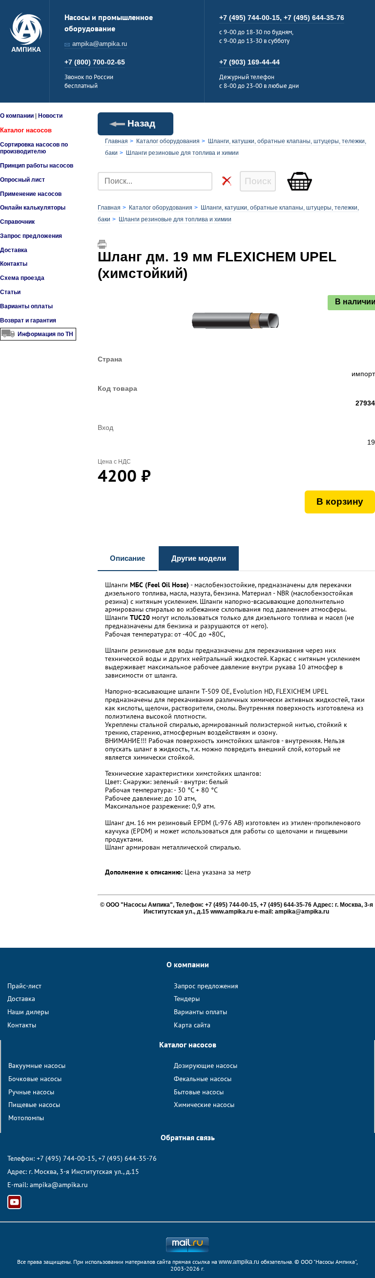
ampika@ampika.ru (99, 43)
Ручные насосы (31, 1091)
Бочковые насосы (35, 1078)
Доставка (13, 250)
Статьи (10, 292)
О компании (17, 115)
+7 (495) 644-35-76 (314, 17)
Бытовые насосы (199, 1091)
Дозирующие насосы (205, 1065)
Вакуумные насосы (36, 1065)
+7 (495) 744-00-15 (66, 1158)
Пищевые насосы (34, 1104)
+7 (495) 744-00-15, (251, 17)
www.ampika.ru (239, 1261)
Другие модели (198, 558)
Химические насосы (204, 1104)
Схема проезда (22, 278)
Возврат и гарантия (28, 320)
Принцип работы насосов (36, 165)
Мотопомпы (26, 1117)
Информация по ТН (45, 334)
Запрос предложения (31, 236)
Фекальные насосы (202, 1078)
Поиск (258, 181)
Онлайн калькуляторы (32, 207)
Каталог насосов (26, 130)
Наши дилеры (28, 1011)
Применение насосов (31, 194)
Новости (50, 115)
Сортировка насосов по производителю (34, 148)
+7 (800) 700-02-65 (94, 62)
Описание (127, 558)
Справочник (17, 221)
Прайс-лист (24, 985)
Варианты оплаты (26, 306)
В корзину (339, 501)
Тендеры (187, 998)
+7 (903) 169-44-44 (249, 62)
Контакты (13, 263)
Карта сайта (192, 1025)
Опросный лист (22, 179)
